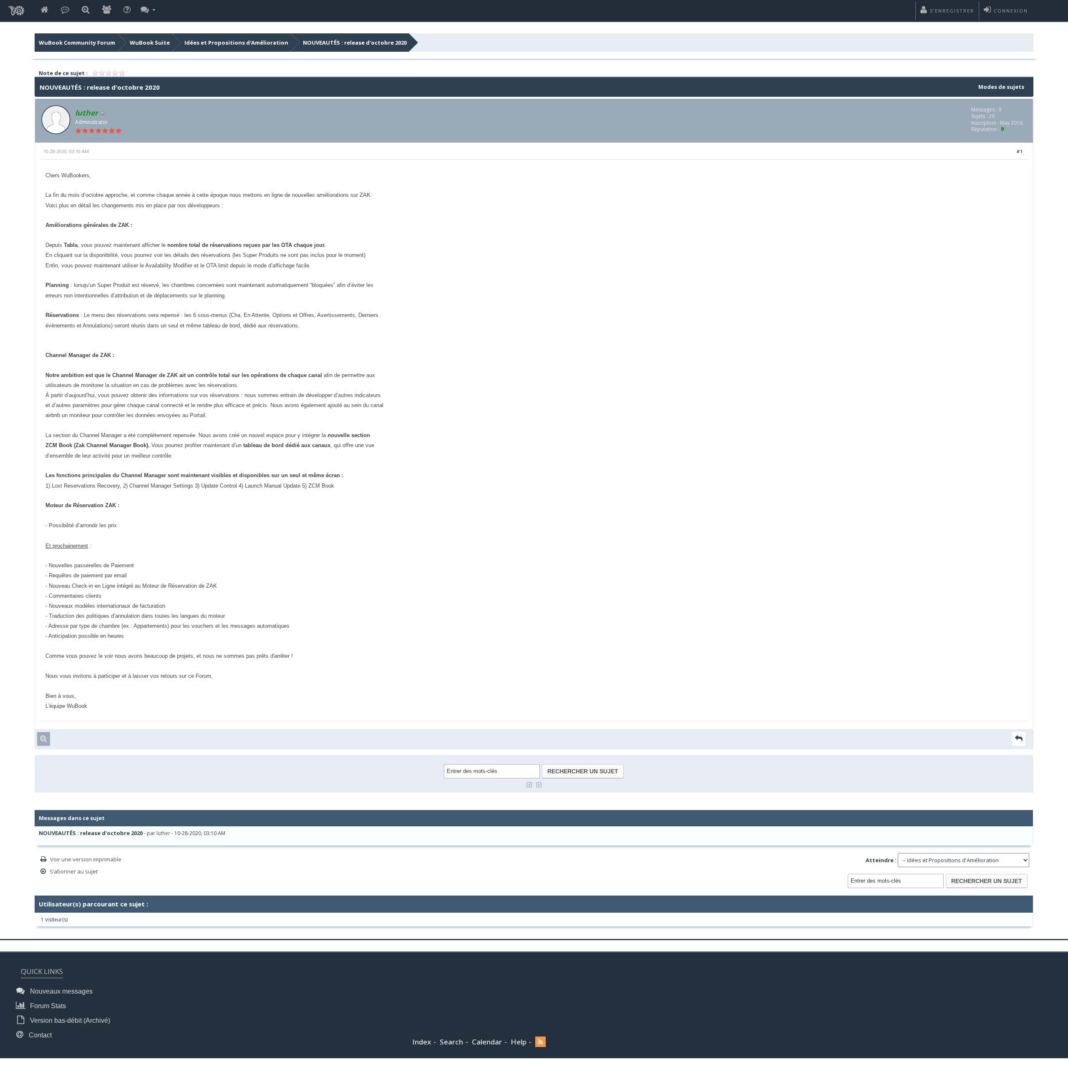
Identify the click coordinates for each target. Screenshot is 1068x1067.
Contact (39, 1035)
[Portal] (65, 10)
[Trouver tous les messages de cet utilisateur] (43, 739)
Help (518, 1042)
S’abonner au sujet (74, 871)
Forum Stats (47, 1005)
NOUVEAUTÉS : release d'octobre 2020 (355, 42)
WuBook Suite (150, 42)
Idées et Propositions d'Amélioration (236, 42)
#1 (1019, 151)
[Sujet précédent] (529, 784)
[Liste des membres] (106, 10)
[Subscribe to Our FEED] (540, 1042)
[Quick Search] (85, 10)
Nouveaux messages (60, 991)
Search (451, 1042)
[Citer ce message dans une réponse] (1018, 739)
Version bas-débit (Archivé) (69, 1020)
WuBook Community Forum (77, 42)
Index (421, 1042)
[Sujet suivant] (539, 784)
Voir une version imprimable (85, 859)
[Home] (44, 10)
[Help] (127, 10)
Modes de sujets (1001, 87)
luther (163, 833)
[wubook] (16, 8)
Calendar (487, 1042)
